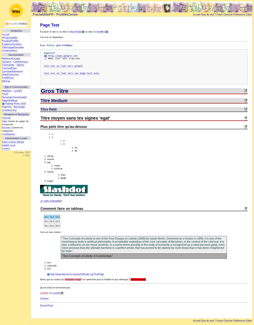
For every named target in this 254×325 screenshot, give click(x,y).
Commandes (8, 65)
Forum (5, 94)
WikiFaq (6, 81)
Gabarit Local (8, 145)
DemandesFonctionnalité (14, 97)
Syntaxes (6, 61)
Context (6, 148)
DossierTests (46, 305)
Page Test (49, 25)
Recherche (23, 114)
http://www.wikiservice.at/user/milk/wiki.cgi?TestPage (77, 274)
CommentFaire (9, 68)
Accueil (5, 34)
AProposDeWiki (10, 37)
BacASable (19, 107)
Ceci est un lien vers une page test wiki (71, 73)
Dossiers (6, 127)
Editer (249, 14)
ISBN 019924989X (52, 201)
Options (20, 65)
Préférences (239, 14)
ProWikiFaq (7, 78)
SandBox (100, 31)
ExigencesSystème (11, 44)
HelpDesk (7, 91)
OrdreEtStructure (10, 74)
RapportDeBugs (10, 100)
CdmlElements (20, 61)
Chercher (6, 118)
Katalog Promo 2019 (15, 103)
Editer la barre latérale (13, 142)
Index (4, 121)
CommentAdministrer (12, 71)
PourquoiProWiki (10, 41)
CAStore (44, 298)
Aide (6, 87)
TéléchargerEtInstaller (13, 47)
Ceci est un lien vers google (63, 66)
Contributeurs (8, 134)
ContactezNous (9, 50)
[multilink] (83, 31)
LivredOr (18, 91)
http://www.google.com (62, 55)
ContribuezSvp (9, 110)
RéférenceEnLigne (11, 58)
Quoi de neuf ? (208, 14)
